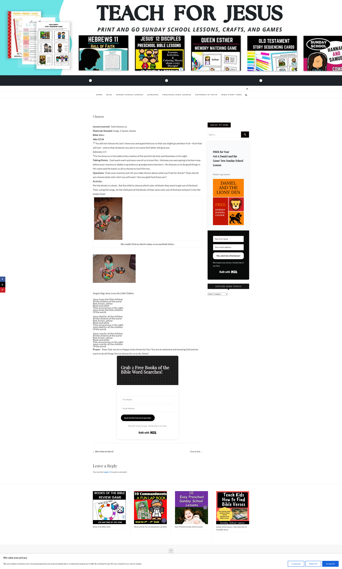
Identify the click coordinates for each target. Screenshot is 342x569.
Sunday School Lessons (129, 95)
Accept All (330, 564)
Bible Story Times (231, 95)
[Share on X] (2, 284)
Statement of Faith (206, 95)
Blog (109, 95)
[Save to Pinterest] (2, 290)
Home (99, 95)
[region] (171, 561)
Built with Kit (147, 432)
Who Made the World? (103, 451)
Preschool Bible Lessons (176, 95)
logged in (107, 472)
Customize (296, 564)
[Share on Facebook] (2, 279)
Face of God (196, 451)
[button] (228, 202)
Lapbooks (152, 95)
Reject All (313, 564)
